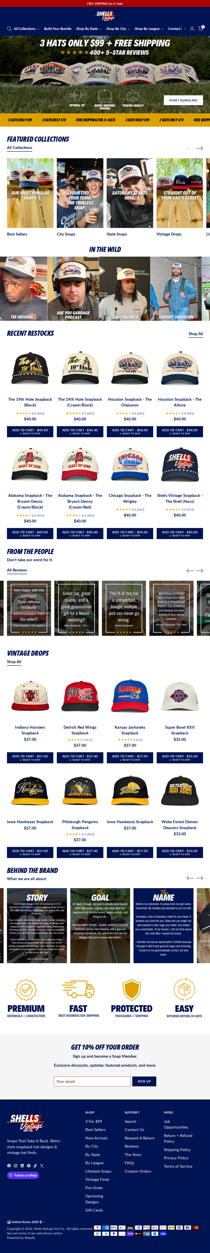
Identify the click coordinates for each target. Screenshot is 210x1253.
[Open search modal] (9, 29)
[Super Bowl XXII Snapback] (180, 696)
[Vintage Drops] (179, 194)
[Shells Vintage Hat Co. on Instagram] (16, 1166)
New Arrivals (96, 1138)
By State (92, 1154)
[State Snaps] (130, 194)
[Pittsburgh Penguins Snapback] (80, 791)
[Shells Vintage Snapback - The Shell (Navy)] (180, 465)
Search (130, 1121)
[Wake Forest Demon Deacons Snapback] (180, 791)
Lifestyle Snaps (98, 1171)
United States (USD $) (27, 1222)
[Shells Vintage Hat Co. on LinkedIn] (22, 1166)
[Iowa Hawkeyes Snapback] (30, 791)
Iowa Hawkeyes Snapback (30, 821)
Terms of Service (178, 1166)
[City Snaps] (80, 194)
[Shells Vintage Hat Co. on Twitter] (42, 1166)
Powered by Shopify (21, 1237)
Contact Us (134, 1129)
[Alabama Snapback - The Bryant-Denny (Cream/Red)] (80, 465)
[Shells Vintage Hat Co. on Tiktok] (35, 1166)
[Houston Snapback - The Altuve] (180, 368)
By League (94, 1162)
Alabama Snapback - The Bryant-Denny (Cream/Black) (30, 501)
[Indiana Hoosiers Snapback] (30, 696)
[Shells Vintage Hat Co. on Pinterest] (29, 1166)
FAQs (129, 1162)
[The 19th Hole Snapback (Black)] (30, 368)
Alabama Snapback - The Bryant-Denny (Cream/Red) (80, 501)
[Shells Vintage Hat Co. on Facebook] (9, 1166)
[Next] (185, 29)
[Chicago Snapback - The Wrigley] (130, 465)
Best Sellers (17, 234)
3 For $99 (93, 1121)
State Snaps (117, 234)
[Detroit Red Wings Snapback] (80, 696)
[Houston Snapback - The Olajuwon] (130, 368)
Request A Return (140, 1138)
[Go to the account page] (192, 29)
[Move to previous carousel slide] (190, 148)
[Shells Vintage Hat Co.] (105, 15)
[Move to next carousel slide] (199, 148)
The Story (133, 1154)
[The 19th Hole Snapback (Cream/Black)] (80, 368)
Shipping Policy (177, 1149)
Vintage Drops (168, 234)
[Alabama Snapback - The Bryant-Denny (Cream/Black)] (30, 465)
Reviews (132, 1146)
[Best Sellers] (30, 194)
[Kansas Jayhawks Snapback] (130, 696)
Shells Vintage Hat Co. (49, 1228)
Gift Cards (94, 1210)
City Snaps (66, 234)
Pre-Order (94, 1187)
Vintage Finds (97, 1179)
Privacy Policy (176, 1157)
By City (91, 1146)
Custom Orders (138, 1171)
